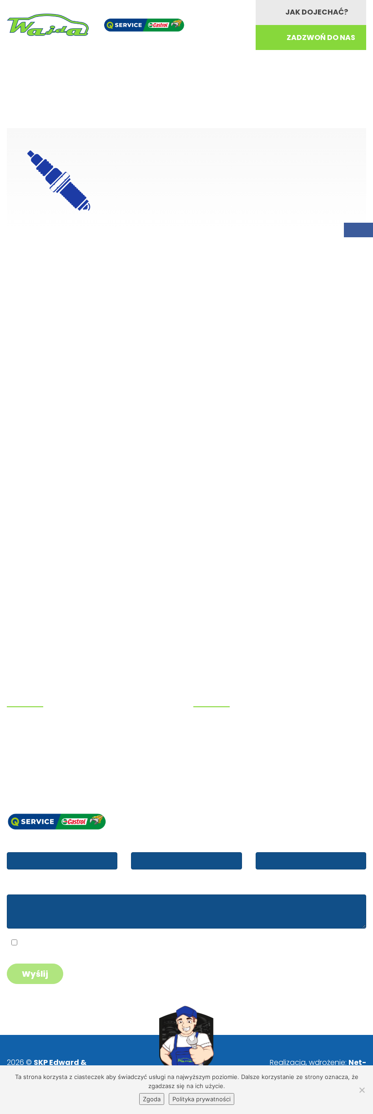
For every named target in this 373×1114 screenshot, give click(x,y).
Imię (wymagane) (37, 843)
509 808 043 (42, 727)
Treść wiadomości (38, 886)
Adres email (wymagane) (175, 843)
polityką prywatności (87, 943)
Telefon (269, 843)
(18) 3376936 (43, 739)
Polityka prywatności (201, 1099)
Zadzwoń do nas (321, 37)
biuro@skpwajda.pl (45, 774)
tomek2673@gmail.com (54, 762)
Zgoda (152, 1099)
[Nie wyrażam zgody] (361, 1089)
